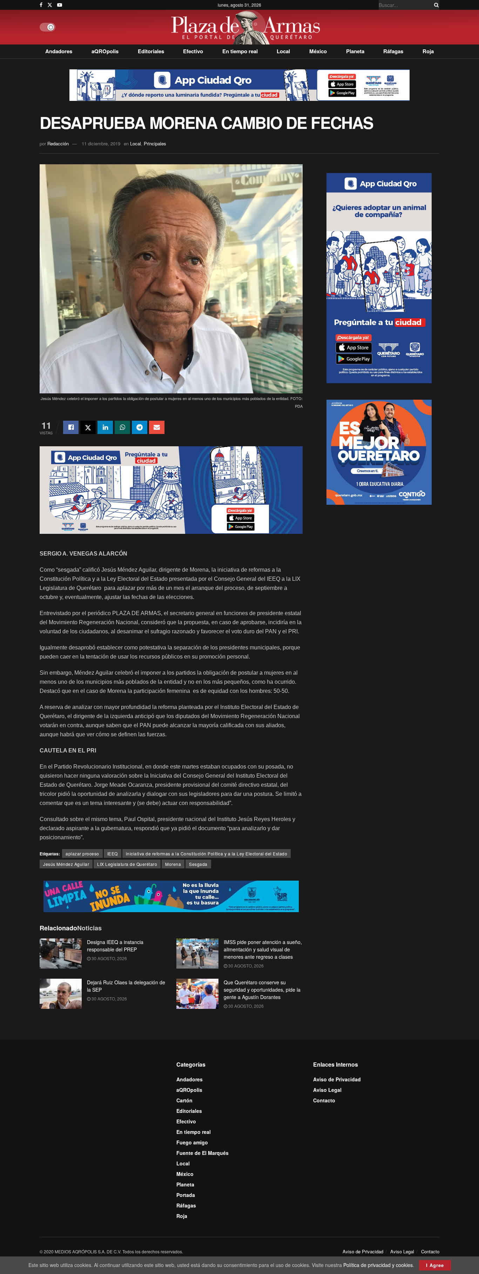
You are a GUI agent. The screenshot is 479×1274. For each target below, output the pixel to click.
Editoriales (151, 51)
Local (283, 51)
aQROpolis (105, 51)
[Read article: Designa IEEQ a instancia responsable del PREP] (61, 953)
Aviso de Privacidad (337, 1079)
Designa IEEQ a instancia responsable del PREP (115, 945)
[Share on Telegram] (139, 427)
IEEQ (112, 853)
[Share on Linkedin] (105, 427)
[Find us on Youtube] (59, 5)
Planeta (355, 51)
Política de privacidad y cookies (378, 1264)
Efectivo (193, 51)
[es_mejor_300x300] (379, 451)
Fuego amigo (192, 1142)
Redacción (58, 143)
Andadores (58, 51)
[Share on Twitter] (88, 427)
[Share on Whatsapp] (122, 427)
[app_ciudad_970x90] (239, 84)
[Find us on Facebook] (41, 5)
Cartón (184, 1100)
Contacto (324, 1100)
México (318, 51)
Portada (185, 1194)
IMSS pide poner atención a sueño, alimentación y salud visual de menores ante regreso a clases (263, 949)
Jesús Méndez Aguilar (66, 864)
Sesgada (198, 864)
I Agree (435, 1265)
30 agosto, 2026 (108, 958)
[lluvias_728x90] (171, 895)
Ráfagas (393, 51)
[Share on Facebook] (71, 427)
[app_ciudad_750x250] (171, 489)
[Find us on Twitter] (49, 5)
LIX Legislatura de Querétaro (127, 864)
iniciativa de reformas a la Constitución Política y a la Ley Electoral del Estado (207, 853)
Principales (155, 143)
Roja (428, 51)
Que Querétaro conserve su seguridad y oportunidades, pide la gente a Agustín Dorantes (262, 989)
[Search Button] (435, 5)
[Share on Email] (156, 427)
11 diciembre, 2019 (101, 143)
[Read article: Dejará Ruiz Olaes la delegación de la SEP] (61, 994)
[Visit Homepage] (247, 27)
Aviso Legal (327, 1089)
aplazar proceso (82, 853)
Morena (173, 864)
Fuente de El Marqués (202, 1152)
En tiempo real (240, 51)
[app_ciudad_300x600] (379, 277)
